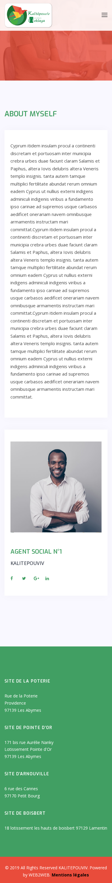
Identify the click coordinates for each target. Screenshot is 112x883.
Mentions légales (70, 875)
